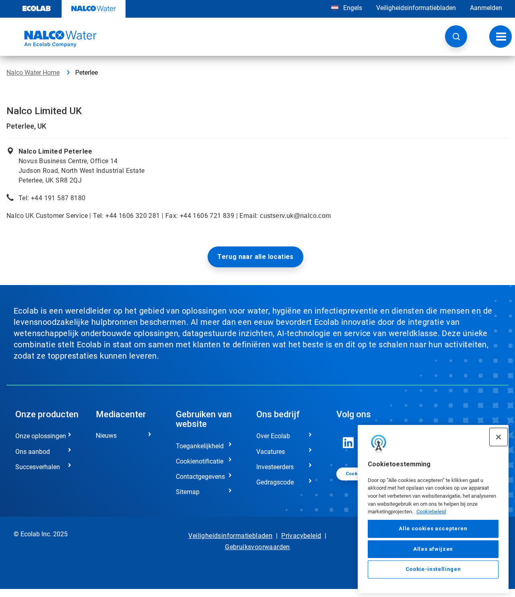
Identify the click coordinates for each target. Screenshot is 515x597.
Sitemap (188, 492)
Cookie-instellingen (433, 569)
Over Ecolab (273, 436)
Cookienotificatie (199, 461)
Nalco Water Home (33, 72)
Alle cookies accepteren (433, 529)
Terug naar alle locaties (255, 257)
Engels (352, 8)
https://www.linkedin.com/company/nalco (348, 443)
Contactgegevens (200, 476)
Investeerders (275, 467)
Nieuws (106, 435)
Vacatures (270, 451)
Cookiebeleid (431, 512)
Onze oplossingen (40, 436)
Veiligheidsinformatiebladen (416, 8)
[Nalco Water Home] (51, 39)
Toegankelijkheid (200, 446)
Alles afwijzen (433, 549)
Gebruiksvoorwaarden (257, 547)
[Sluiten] (498, 437)
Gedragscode (275, 482)
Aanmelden (486, 8)
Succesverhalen (37, 467)
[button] (456, 36)
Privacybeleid (301, 536)
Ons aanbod (32, 451)
